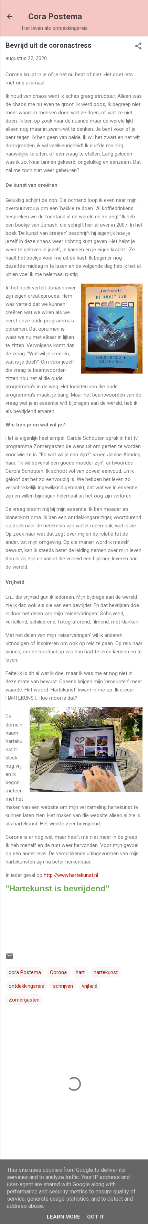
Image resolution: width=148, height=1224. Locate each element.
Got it (95, 1217)
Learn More (63, 1217)
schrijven (63, 986)
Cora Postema (55, 16)
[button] (138, 47)
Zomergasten (24, 1000)
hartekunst (106, 972)
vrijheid (89, 986)
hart (80, 972)
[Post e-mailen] (10, 959)
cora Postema (25, 972)
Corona (58, 972)
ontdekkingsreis (26, 986)
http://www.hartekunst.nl (71, 875)
